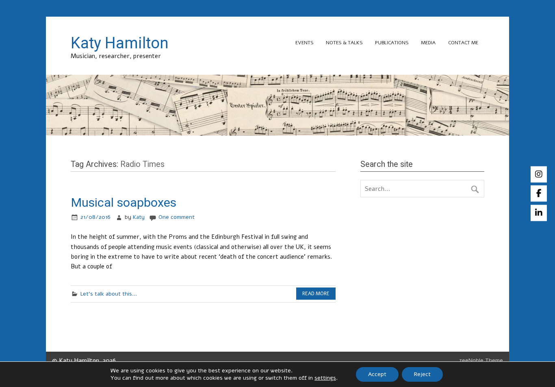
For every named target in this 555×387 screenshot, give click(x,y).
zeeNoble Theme (481, 360)
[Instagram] (539, 174)
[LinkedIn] (539, 213)
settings (325, 378)
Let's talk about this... (108, 294)
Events (304, 42)
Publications (392, 42)
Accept (377, 374)
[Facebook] (539, 194)
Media (428, 42)
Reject (422, 374)
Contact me (463, 42)
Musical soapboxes (123, 202)
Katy (139, 217)
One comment (176, 217)
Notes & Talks (344, 42)
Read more (316, 293)
